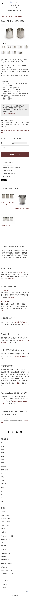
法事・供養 (3, 483)
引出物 (2, 477)
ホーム (2, 16)
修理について (4, 542)
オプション (3, 466)
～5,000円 (3, 512)
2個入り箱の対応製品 (9, 113)
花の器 (2, 456)
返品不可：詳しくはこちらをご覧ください (12, 167)
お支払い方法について (6, 567)
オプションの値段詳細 (8, 162)
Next (4, 43)
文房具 (2, 462)
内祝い (2, 480)
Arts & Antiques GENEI (6, 563)
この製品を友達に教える (8, 170)
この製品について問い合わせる (10, 173)
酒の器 (10, 16)
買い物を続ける (6, 176)
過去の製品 (3, 556)
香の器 (2, 459)
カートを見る (4, 584)
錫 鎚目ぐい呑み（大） (7, 225)
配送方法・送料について (7, 570)
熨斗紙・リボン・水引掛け (7, 536)
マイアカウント (4, 581)
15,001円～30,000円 (5, 521)
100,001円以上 (4, 528)
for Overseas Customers (7, 165)
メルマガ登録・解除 (5, 553)
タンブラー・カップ (18, 16)
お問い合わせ (4, 549)
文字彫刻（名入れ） (6, 539)
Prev (2, 43)
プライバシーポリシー (6, 587)
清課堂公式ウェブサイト (7, 559)
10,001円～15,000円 (5, 518)
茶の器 (2, 452)
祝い (2, 473)
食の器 (2, 446)
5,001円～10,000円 (5, 515)
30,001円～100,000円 (6, 525)
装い (2, 442)
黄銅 (2, 501)
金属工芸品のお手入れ (6, 546)
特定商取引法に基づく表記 (7, 573)
